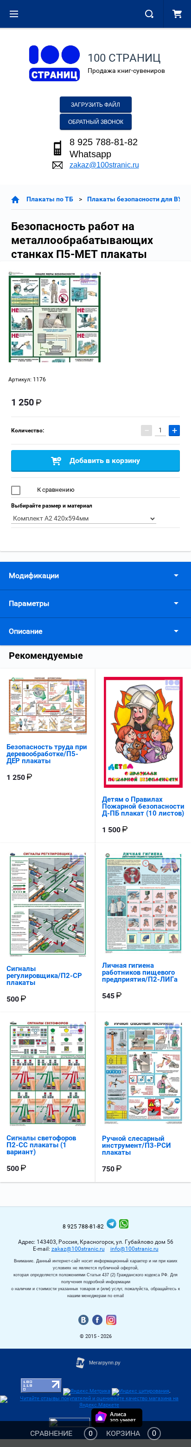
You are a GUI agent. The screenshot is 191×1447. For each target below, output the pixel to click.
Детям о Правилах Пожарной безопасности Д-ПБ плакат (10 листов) (143, 806)
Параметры (29, 603)
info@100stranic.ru (134, 1249)
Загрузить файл (95, 105)
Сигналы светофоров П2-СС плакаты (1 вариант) (41, 1145)
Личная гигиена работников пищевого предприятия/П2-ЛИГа (140, 972)
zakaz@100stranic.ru (104, 165)
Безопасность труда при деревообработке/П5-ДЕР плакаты (46, 754)
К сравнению (55, 489)
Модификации (34, 575)
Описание (25, 631)
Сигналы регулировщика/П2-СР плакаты (44, 976)
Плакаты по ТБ (49, 199)
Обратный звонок (95, 122)
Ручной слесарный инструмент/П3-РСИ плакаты (136, 1145)
